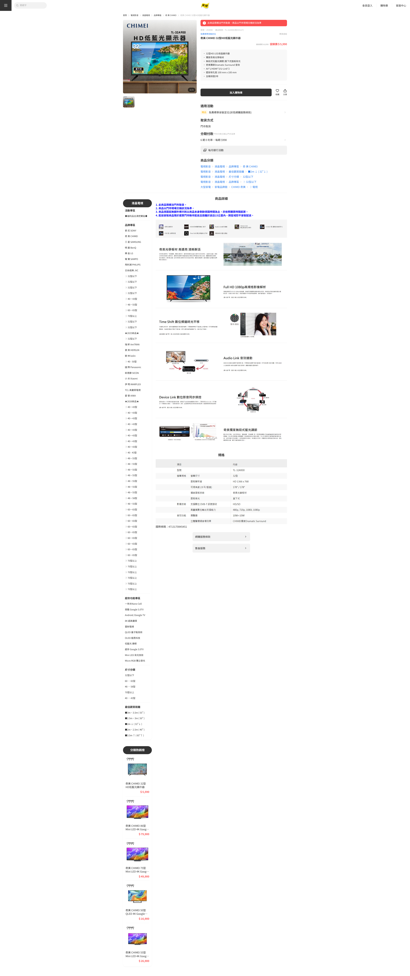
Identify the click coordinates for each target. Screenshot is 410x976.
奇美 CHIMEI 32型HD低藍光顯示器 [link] (195, 15)
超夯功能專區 (132, 598)
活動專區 (130, 210)
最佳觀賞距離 (132, 707)
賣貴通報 (283, 34)
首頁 (125, 15)
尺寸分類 (130, 669)
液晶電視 (146, 15)
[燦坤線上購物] (205, 5)
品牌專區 (157, 15)
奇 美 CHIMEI (170, 15)
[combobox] (32, 5)
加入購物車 (236, 92)
